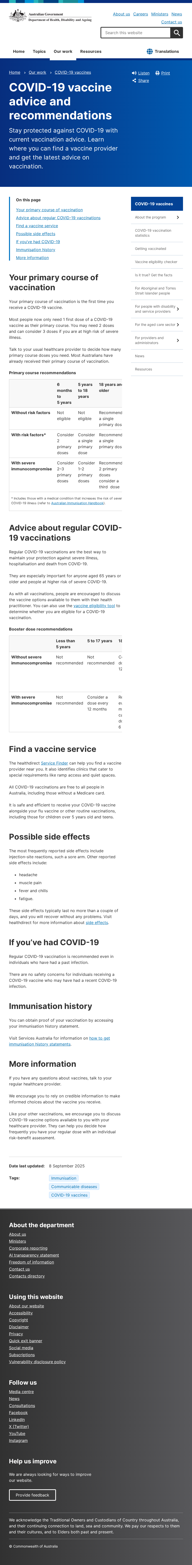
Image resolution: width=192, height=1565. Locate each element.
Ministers (159, 13)
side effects (97, 922)
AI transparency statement (34, 1255)
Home (19, 51)
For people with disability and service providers (155, 308)
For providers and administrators (149, 340)
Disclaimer (19, 1326)
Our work (63, 51)
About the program (150, 217)
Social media (21, 1347)
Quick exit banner (25, 1340)
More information (32, 257)
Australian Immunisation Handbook (77, 503)
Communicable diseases (74, 1186)
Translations (167, 51)
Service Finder (54, 763)
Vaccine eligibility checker (156, 262)
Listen (144, 73)
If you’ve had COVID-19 (38, 241)
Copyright (18, 1319)
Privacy (16, 1333)
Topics (39, 51)
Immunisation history (35, 249)
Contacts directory (27, 1276)
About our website (26, 1305)
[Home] (50, 15)
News (177, 13)
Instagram (18, 1440)
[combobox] (135, 32)
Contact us (171, 21)
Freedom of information (31, 1262)
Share (143, 80)
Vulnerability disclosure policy (37, 1361)
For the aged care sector (155, 324)
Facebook (18, 1412)
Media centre (21, 1391)
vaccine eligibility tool (94, 605)
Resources (91, 51)
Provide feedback (32, 1495)
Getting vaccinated (150, 248)
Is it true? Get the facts (153, 275)
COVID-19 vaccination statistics (153, 232)
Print (165, 73)
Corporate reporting (28, 1248)
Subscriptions (22, 1354)
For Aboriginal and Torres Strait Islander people (155, 290)
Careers (140, 13)
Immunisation (63, 1178)
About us (121, 13)
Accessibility (21, 1312)
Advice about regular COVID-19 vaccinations (58, 217)
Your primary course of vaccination (49, 209)
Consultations (22, 1405)
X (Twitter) (19, 1426)
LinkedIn (17, 1419)
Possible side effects (35, 233)
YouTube (17, 1433)
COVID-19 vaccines (73, 72)
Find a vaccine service (37, 225)
